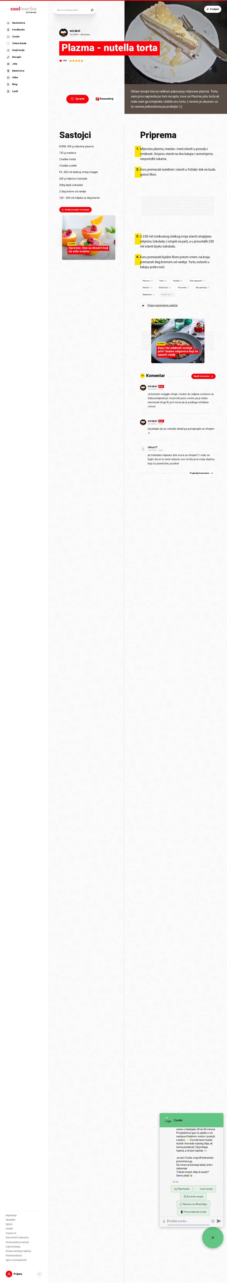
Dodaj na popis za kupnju (77, 210)
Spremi (79, 98)
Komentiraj (104, 98)
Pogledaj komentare (199, 473)
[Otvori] (39, 1274)
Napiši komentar (201, 376)
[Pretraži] (92, 10)
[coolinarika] (24, 9)
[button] (23, 57)
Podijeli (214, 9)
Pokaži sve (166, 294)
